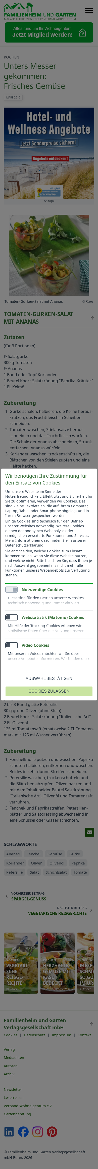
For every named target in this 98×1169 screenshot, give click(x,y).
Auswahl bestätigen (49, 678)
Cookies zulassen (49, 691)
